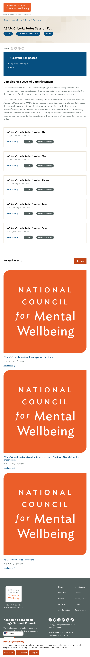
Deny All (34, 652)
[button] (13, 634)
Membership (80, 587)
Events (27, 20)
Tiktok (72, 620)
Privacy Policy (80, 599)
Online (48, 34)
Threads (67, 620)
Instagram (63, 620)
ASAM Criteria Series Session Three (28, 180)
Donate (61, 599)
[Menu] (84, 6)
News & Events (16, 20)
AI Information (64, 610)
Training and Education (28, 34)
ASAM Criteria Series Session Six (26, 132)
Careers (78, 593)
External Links (80, 610)
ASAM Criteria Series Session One (27, 228)
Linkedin (59, 620)
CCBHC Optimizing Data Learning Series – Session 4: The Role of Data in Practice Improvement (41, 460)
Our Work (62, 593)
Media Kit (62, 604)
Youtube (54, 620)
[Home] (17, 9)
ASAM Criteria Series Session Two (27, 204)
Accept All (8, 652)
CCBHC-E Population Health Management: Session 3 (28, 359)
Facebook (50, 620)
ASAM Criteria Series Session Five (26, 156)
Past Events (37, 20)
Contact (78, 604)
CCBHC (8, 34)
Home (6, 20)
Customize (22, 652)
